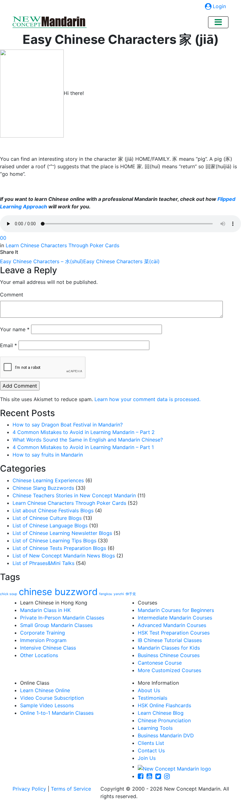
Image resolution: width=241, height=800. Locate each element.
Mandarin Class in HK (45, 610)
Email (8, 345)
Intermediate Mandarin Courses (175, 617)
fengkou (105, 594)
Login (219, 6)
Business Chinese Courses (169, 655)
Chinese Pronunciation (164, 720)
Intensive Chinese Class (48, 648)
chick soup (8, 594)
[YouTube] (151, 776)
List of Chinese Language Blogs (50, 525)
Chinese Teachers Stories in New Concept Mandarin (74, 495)
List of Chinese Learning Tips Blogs (54, 540)
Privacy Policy (29, 789)
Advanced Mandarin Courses (172, 625)
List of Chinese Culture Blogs (47, 518)
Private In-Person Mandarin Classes (62, 617)
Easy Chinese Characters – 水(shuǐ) (41, 261)
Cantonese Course (160, 663)
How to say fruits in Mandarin (48, 455)
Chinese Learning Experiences (48, 480)
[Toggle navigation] (218, 22)
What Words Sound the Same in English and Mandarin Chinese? (88, 440)
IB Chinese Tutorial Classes (170, 640)
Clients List (151, 743)
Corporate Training (42, 633)
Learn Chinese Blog (161, 713)
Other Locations (39, 655)
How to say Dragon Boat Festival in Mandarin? (68, 424)
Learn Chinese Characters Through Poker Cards (62, 245)
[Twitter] (159, 776)
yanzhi (119, 594)
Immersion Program (43, 640)
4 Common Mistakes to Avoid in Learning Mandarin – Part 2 (84, 432)
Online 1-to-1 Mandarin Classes (57, 713)
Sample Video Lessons (47, 705)
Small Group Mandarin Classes (56, 625)
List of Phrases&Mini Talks (43, 563)
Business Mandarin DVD (166, 735)
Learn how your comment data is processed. (147, 399)
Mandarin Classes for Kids (169, 648)
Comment (11, 294)
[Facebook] (142, 776)
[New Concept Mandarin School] (50, 22)
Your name (14, 329)
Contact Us (151, 750)
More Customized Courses (169, 670)
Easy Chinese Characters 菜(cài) (121, 261)
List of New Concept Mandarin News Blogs (64, 555)
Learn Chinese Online (45, 690)
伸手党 (131, 594)
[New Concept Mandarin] (174, 766)
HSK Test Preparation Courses (174, 633)
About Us (149, 690)
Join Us (147, 758)
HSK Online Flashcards (164, 705)
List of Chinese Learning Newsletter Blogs (62, 533)
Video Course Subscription (52, 698)
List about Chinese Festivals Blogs (53, 510)
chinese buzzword (58, 591)
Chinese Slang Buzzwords (43, 488)
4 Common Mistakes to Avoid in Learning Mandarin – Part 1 (83, 447)
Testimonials (152, 698)
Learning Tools (155, 728)
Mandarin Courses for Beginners (176, 610)
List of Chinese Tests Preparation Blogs (59, 548)
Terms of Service (71, 789)
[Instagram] (168, 776)
